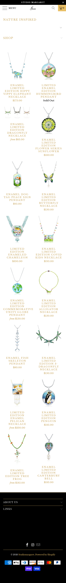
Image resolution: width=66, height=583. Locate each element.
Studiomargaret (26, 554)
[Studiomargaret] (33, 8)
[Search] (54, 8)
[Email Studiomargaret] (38, 545)
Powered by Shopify (45, 554)
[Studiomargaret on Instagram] (32, 545)
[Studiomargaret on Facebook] (27, 545)
